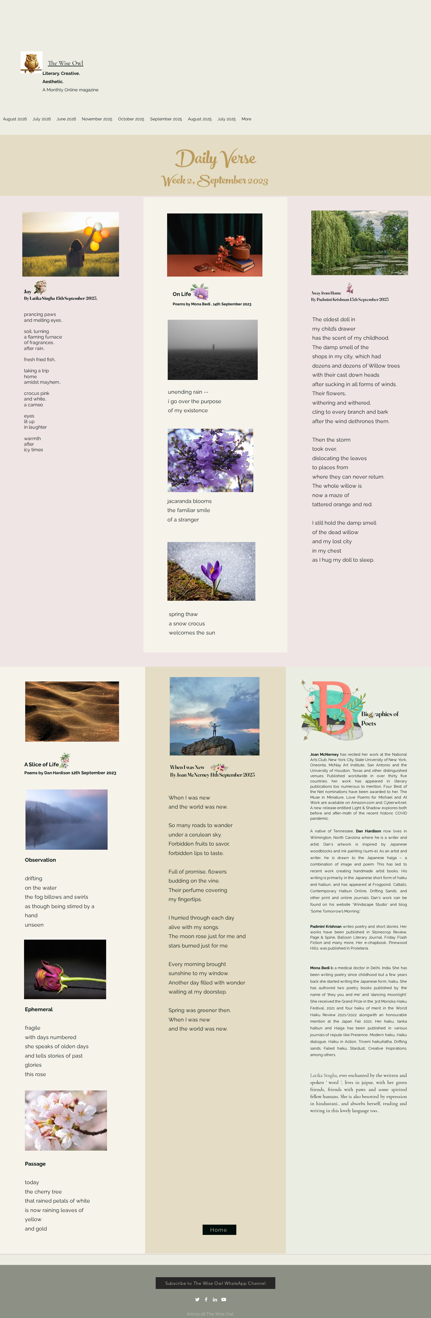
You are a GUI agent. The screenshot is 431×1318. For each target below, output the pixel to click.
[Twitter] (197, 1299)
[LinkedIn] (215, 1299)
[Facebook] (206, 1299)
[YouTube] (224, 1299)
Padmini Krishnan (326, 926)
